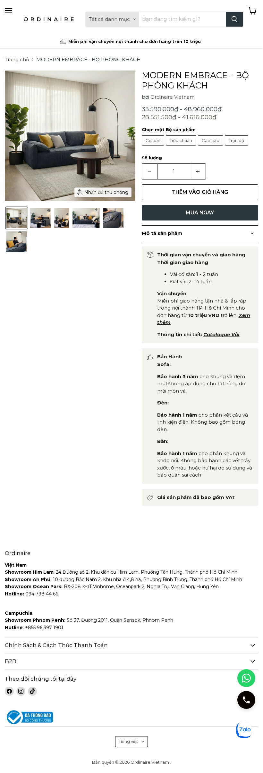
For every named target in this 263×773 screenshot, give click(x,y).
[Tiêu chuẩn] (182, 147)
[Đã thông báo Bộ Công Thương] (131, 717)
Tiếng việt (128, 741)
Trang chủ (17, 59)
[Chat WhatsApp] (246, 678)
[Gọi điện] (246, 700)
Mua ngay (200, 213)
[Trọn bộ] (237, 147)
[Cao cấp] (211, 147)
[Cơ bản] (154, 147)
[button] (17, 218)
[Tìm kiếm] (234, 19)
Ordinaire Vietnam (172, 97)
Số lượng (152, 157)
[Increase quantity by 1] (198, 171)
